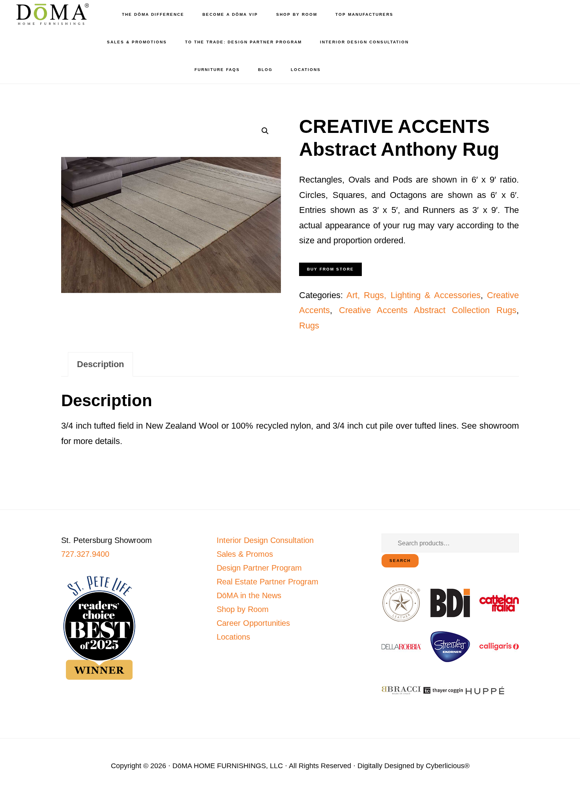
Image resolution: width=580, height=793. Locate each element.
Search (400, 560)
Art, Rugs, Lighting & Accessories (413, 295)
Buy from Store (330, 269)
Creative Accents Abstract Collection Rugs (427, 310)
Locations (233, 637)
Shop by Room (243, 609)
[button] (265, 131)
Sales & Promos (245, 554)
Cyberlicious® (448, 766)
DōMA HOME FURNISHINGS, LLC (227, 766)
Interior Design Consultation (265, 540)
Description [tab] (100, 364)
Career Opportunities (253, 623)
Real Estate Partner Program (267, 581)
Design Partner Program (259, 567)
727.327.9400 (85, 554)
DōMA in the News (249, 595)
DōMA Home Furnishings (51, 14)
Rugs (309, 325)
